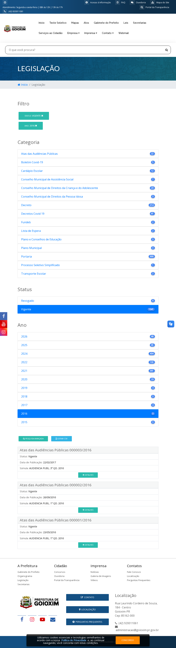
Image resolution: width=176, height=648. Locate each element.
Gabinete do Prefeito (106, 22)
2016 (30, 125)
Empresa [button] (72, 33)
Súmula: (24, 468)
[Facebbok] (22, 619)
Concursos (59, 571)
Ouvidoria (59, 576)
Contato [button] (107, 33)
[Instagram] (3, 332)
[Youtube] (3, 324)
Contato (88, 597)
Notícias (95, 571)
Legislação (23, 580)
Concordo (128, 640)
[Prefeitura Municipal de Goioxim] (15, 28)
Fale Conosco (134, 571)
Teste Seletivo (58, 22)
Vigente (33, 115)
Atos (86, 22)
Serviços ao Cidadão (51, 33)
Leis (126, 22)
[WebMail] (52, 619)
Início (42, 22)
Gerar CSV (62, 438)
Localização (133, 576)
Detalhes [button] (88, 475)
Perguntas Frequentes (138, 580)
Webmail (123, 33)
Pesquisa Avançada (34, 438)
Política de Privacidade (73, 640)
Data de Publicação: (31, 462)
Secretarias (139, 22)
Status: (24, 456)
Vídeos (94, 580)
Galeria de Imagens (101, 576)
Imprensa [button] (90, 33)
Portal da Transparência (66, 580)
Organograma (25, 576)
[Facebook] (3, 316)
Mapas (75, 22)
